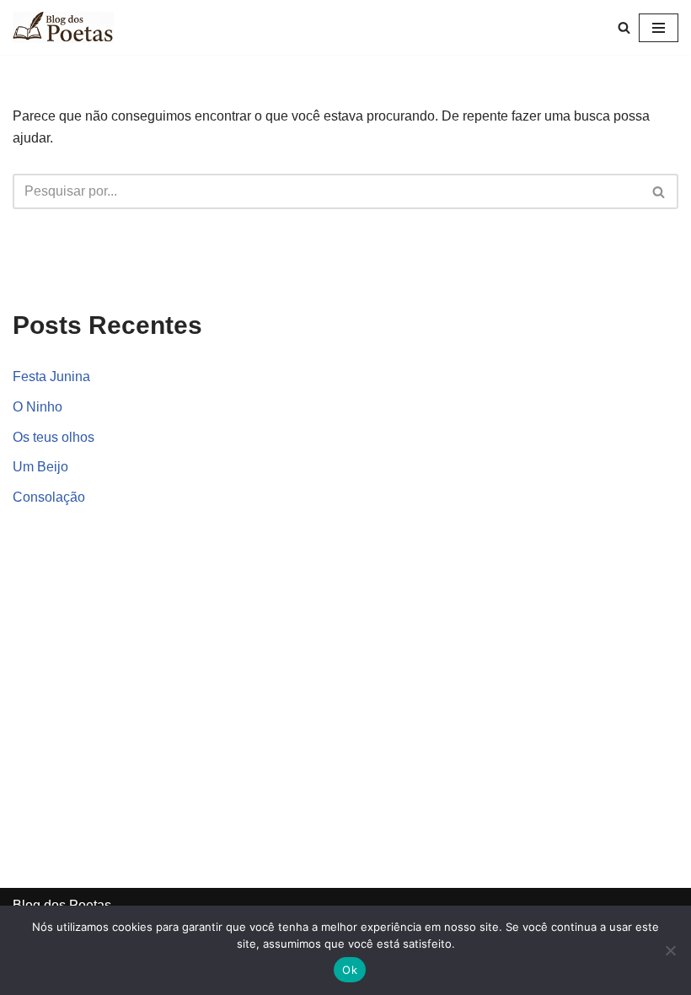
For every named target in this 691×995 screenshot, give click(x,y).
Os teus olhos (53, 437)
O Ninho (37, 407)
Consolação (49, 497)
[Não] (670, 950)
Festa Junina (51, 376)
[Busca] (624, 27)
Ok (349, 969)
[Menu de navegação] (658, 27)
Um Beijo (40, 467)
